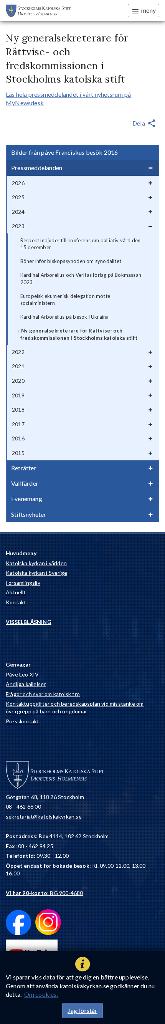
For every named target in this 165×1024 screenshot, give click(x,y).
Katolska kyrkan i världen (36, 563)
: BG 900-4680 (44, 893)
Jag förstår (82, 1010)
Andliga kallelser (26, 684)
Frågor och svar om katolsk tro (43, 694)
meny (148, 10)
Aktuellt (16, 592)
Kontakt (16, 602)
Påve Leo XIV (22, 674)
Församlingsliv (23, 582)
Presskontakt (22, 721)
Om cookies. (41, 994)
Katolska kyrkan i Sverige (36, 572)
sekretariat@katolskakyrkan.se (44, 816)
